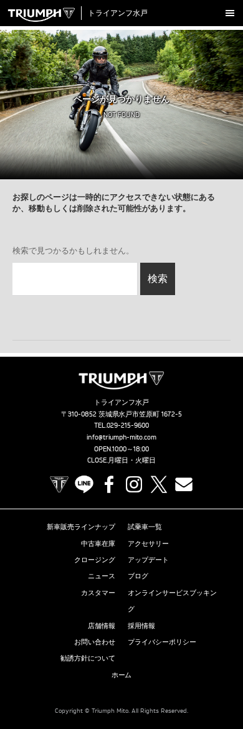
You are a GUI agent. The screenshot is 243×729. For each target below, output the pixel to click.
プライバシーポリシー (162, 641)
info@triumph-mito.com (121, 437)
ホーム (122, 674)
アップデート (148, 559)
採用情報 (141, 625)
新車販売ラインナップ (81, 526)
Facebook (109, 484)
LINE (84, 484)
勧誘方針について (87, 658)
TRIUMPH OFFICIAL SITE (59, 484)
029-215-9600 (128, 425)
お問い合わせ (94, 641)
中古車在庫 (98, 543)
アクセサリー (148, 543)
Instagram (134, 484)
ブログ (138, 575)
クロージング (94, 559)
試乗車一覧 (145, 526)
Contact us (183, 484)
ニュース (101, 575)
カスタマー (98, 592)
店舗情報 (101, 625)
